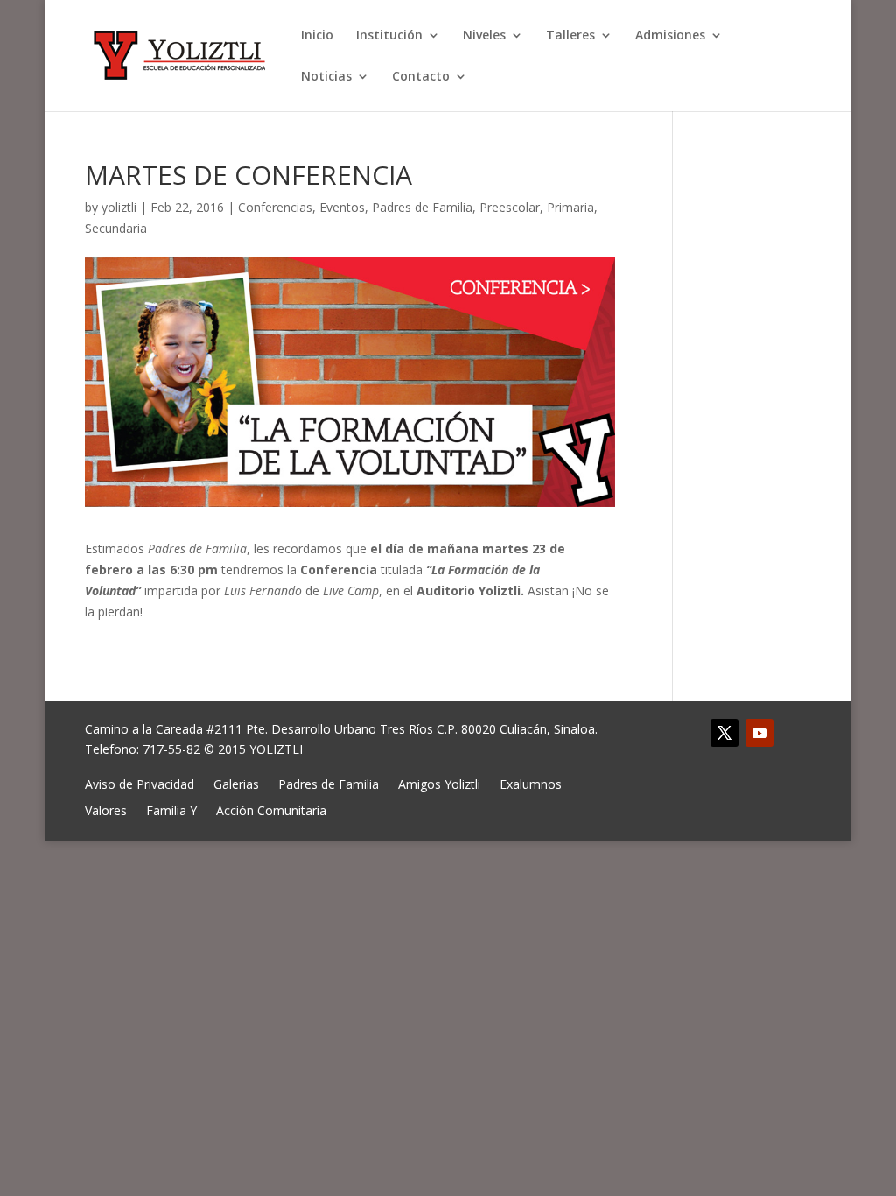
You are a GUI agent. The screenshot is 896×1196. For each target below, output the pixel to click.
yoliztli (119, 207)
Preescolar (510, 207)
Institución (389, 36)
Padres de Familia (422, 207)
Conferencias (275, 207)
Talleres (570, 36)
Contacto (421, 77)
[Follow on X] (724, 733)
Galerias (236, 783)
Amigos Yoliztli (439, 783)
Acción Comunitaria (271, 809)
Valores (106, 809)
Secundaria (116, 228)
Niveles (484, 36)
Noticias (326, 77)
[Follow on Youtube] (760, 733)
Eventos (342, 207)
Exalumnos (531, 783)
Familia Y (171, 809)
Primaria (570, 207)
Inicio (317, 36)
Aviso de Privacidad (139, 783)
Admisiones (670, 36)
